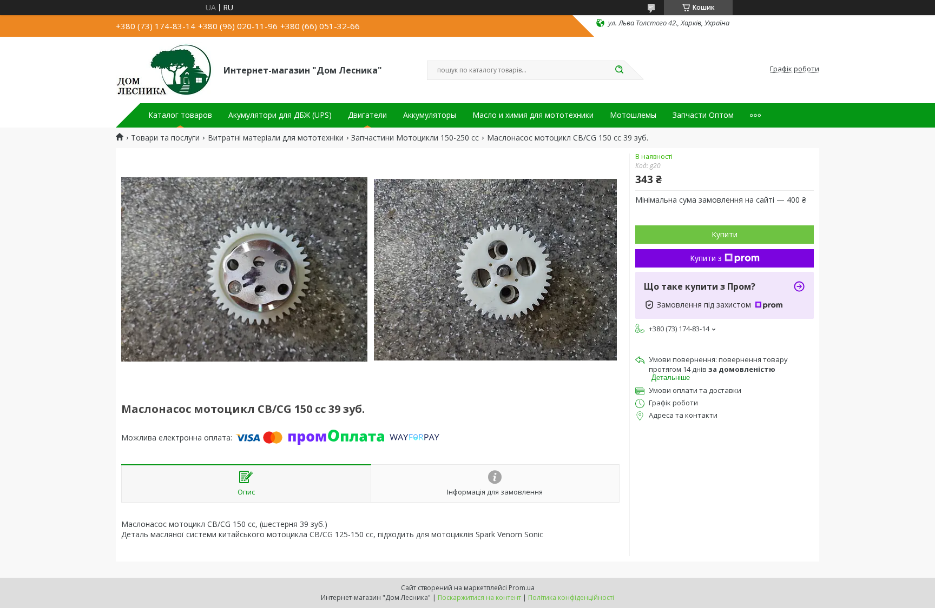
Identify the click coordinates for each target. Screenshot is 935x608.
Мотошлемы (633, 115)
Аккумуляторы (429, 115)
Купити (725, 234)
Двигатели (367, 115)
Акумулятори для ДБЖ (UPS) (280, 115)
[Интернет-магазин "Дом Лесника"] (165, 69)
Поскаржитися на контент (479, 597)
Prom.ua (522, 587)
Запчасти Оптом (703, 115)
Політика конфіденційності (571, 597)
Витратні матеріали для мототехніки (276, 138)
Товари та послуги (165, 138)
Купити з (706, 258)
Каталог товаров (180, 115)
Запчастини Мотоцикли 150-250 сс (415, 138)
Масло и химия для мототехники (533, 115)
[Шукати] (619, 70)
